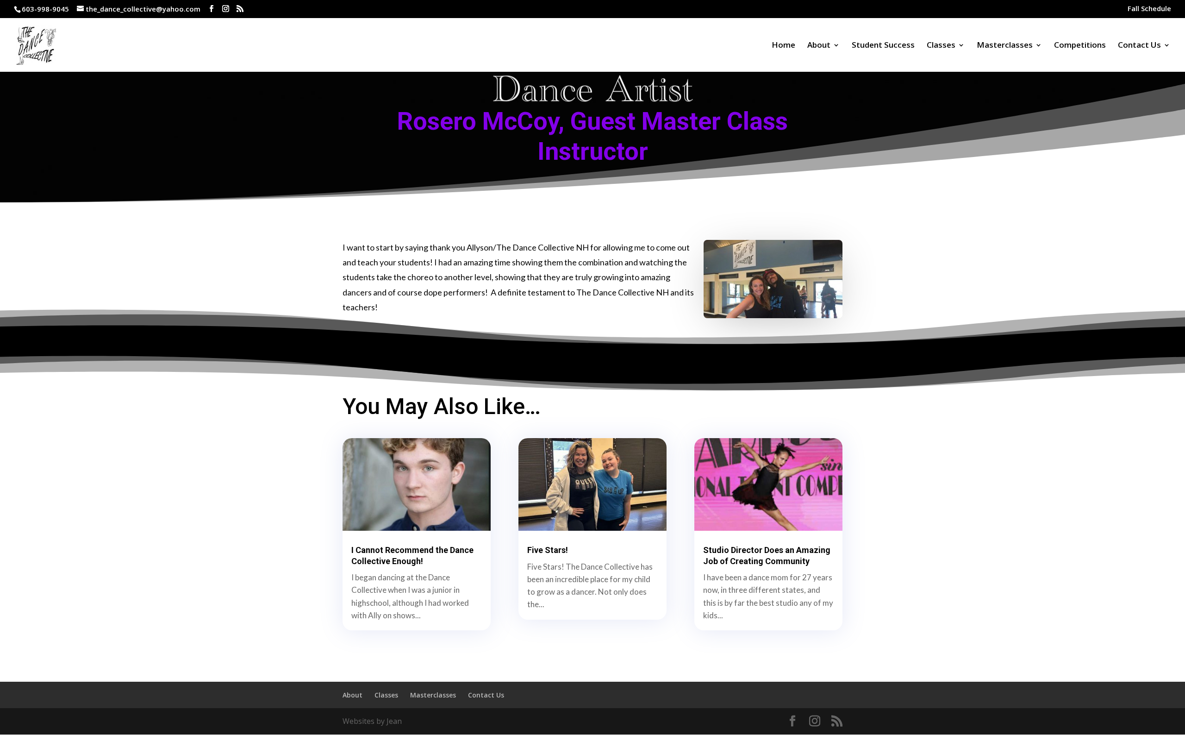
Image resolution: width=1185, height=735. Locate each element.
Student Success (883, 46)
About (818, 46)
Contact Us (1139, 46)
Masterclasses (1005, 46)
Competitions (1080, 46)
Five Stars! (547, 550)
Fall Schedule (1149, 9)
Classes (941, 46)
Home (783, 46)
